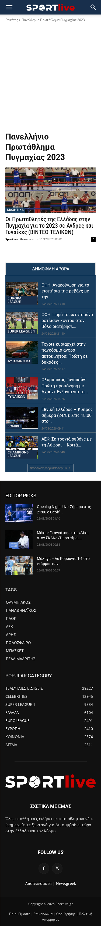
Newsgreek (66, 883)
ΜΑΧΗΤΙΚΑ (15, 210)
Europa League (15, 300)
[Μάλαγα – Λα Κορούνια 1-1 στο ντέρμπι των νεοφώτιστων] (19, 565)
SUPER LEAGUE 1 (21, 331)
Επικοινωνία (43, 913)
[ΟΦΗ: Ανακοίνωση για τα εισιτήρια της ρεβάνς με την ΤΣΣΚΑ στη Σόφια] (22, 293)
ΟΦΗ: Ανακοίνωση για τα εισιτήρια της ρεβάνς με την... (65, 291)
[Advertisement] (50, 78)
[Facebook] (44, 868)
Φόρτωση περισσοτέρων (48, 468)
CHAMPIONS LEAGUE (18, 454)
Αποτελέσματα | (40, 883)
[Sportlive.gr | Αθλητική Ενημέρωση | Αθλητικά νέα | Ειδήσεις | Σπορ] (50, 781)
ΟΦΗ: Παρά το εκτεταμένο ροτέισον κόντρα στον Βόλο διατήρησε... (67, 320)
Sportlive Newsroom (20, 239)
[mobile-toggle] (9, 7)
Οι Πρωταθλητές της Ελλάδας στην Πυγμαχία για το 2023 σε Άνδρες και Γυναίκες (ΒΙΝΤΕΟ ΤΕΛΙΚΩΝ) (49, 225)
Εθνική (14, 426)
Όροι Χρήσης (65, 913)
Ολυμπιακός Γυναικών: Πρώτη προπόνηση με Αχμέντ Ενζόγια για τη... (64, 385)
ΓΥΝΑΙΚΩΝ (16, 396)
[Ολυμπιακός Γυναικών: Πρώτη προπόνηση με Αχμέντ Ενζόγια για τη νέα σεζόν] (22, 388)
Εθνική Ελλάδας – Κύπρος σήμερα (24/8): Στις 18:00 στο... (67, 415)
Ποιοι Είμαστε (19, 913)
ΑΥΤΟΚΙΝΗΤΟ (19, 360)
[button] (93, 7)
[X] (57, 868)
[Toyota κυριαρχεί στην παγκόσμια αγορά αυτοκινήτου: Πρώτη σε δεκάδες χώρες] (22, 352)
